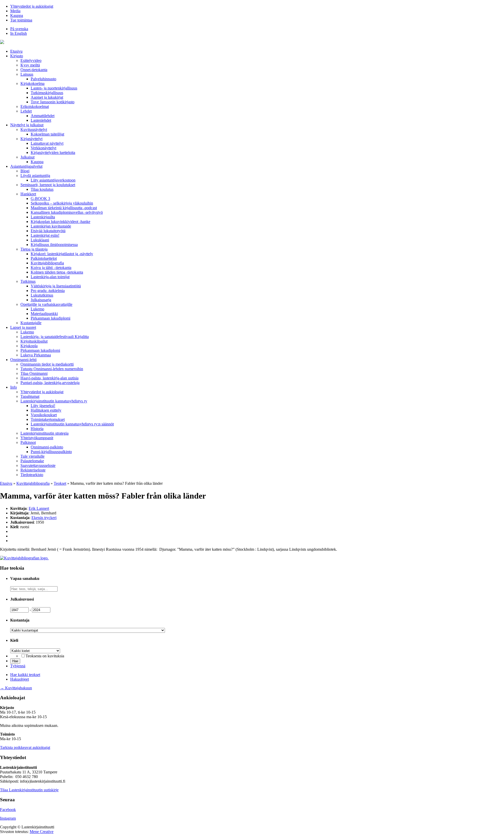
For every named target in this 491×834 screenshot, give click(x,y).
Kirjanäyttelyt (31, 139)
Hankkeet (28, 194)
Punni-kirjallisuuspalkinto (51, 451)
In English (18, 33)
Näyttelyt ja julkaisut (26, 125)
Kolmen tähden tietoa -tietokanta (57, 272)
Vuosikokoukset (44, 415)
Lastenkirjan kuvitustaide (51, 226)
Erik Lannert (39, 508)
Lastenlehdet (41, 120)
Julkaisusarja (41, 300)
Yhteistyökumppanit (36, 438)
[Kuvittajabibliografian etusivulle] (24, 558)
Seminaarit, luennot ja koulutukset (47, 185)
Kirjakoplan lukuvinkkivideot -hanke (60, 221)
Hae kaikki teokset (25, 674)
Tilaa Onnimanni (34, 373)
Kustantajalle (30, 323)
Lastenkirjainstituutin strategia (44, 433)
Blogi (24, 171)
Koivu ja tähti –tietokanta (51, 267)
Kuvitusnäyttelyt (33, 129)
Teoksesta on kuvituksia (45, 656)
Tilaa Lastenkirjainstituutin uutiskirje (29, 790)
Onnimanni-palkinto (47, 447)
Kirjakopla (29, 346)
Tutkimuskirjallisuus (47, 93)
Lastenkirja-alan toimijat (50, 277)
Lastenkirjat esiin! (45, 235)
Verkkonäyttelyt (43, 148)
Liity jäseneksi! (43, 405)
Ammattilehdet (42, 116)
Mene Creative (41, 831)
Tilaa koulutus (42, 189)
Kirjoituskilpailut (34, 341)
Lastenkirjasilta (43, 217)
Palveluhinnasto (43, 79)
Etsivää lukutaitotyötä (48, 231)
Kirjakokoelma (32, 83)
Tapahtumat (29, 396)
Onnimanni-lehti (23, 359)
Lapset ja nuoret (23, 327)
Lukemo (37, 309)
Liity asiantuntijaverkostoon (53, 180)
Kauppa (16, 15)
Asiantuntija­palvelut (26, 166)
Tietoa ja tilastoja (34, 249)
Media (15, 11)
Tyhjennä (17, 666)
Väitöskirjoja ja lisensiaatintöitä (56, 286)
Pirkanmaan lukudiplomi (50, 318)
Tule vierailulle (32, 456)
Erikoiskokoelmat (34, 106)
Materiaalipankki (44, 313)
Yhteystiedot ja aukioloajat (31, 6)
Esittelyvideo (30, 60)
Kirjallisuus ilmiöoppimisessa (54, 244)
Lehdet (26, 111)
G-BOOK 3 (40, 198)
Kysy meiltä (30, 65)
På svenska (19, 29)
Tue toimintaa (21, 20)
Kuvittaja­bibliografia (47, 263)
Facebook (8, 809)
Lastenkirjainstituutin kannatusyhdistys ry (53, 401)
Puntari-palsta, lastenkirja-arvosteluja (50, 382)
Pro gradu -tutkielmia (48, 290)
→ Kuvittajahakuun (16, 688)
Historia (37, 428)
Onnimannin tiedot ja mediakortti (47, 364)
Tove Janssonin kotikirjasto (52, 102)
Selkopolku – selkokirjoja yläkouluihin (62, 203)
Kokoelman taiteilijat (47, 134)
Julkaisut (27, 157)
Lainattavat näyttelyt (47, 143)
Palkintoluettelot (44, 258)
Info (13, 387)
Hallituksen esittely (46, 410)
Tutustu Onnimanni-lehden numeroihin (51, 369)
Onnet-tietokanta (33, 69)
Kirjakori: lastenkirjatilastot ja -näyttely (62, 254)
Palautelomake (32, 461)
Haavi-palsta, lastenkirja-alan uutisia (49, 378)
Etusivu (16, 51)
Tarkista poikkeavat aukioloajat (25, 747)
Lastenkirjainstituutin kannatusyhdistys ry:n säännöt (72, 424)
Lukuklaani (40, 240)
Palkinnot (28, 442)
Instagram (8, 818)
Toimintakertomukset (48, 419)
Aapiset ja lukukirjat (47, 97)
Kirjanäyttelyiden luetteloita (53, 152)
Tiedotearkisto (31, 474)
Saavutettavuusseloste (37, 465)
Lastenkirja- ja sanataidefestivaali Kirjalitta (54, 336)
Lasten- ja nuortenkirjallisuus (54, 88)
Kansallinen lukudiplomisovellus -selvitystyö (67, 212)
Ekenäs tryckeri (44, 517)
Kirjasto (16, 56)
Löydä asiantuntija (35, 175)
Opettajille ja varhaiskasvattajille (46, 304)
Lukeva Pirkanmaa (35, 355)
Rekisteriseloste (33, 470)
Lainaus (26, 74)
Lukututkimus (42, 295)
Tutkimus (28, 281)
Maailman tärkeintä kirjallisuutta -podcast (64, 208)
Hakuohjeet (19, 679)
